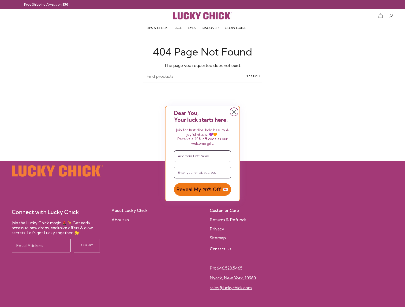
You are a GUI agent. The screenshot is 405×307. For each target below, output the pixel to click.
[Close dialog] (234, 112)
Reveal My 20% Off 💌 (202, 189)
